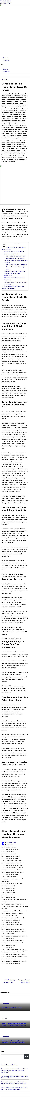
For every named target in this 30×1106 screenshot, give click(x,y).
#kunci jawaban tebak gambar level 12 (12, 116)
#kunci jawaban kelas (21, 99)
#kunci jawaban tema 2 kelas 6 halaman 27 (13, 144)
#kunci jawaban (7, 94)
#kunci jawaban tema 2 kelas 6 (16, 142)
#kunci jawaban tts (20, 156)
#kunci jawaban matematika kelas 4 (18, 105)
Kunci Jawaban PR (10, 842)
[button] (15, 64)
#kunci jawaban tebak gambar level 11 (16, 114)
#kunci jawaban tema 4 (14, 150)
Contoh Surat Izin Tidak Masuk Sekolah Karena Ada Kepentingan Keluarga (16, 267)
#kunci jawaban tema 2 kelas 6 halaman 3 (13, 146)
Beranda (5, 58)
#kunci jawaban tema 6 (17, 152)
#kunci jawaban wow (7, 157)
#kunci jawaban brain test (9, 95)
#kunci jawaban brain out (19, 94)
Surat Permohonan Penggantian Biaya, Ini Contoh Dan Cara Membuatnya (14, 273)
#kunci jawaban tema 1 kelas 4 (14, 133)
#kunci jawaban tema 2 (12, 137)
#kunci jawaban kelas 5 (8, 103)
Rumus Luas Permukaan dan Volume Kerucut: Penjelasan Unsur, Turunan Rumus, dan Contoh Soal (14, 1025)
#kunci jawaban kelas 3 (8, 101)
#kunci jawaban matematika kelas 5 (11, 107)
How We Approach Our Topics (12, 1008)
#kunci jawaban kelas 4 (21, 101)
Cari (2, 1051)
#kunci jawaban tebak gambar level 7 (11, 125)
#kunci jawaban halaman (8, 99)
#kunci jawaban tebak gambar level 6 (15, 124)
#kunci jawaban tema (12, 131)
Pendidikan (6, 60)
